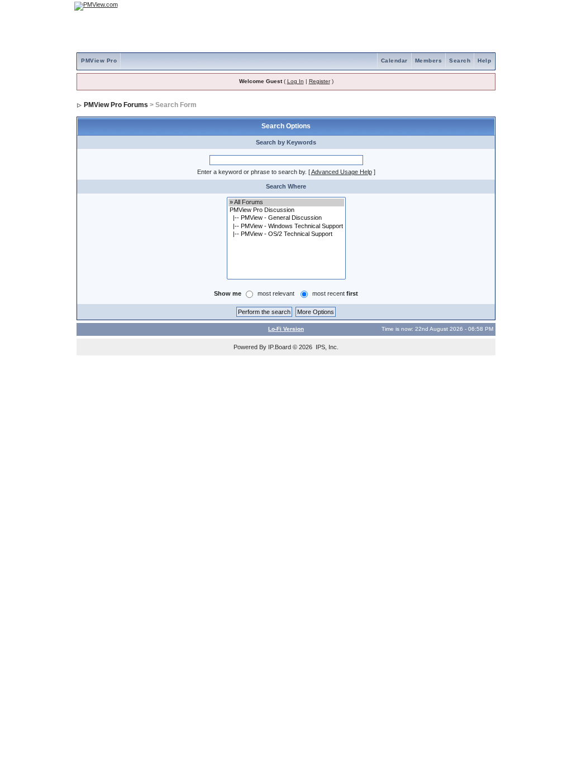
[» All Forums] (286, 202)
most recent (335, 293)
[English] (451, 6)
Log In (295, 81)
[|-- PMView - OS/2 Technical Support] (286, 234)
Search (459, 60)
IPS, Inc (326, 347)
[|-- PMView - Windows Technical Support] (286, 226)
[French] (481, 6)
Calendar (394, 60)
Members (428, 60)
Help (484, 60)
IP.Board (279, 347)
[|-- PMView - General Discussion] (286, 218)
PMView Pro (99, 60)
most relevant (276, 293)
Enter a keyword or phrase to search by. (252, 171)
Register (319, 81)
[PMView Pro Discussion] (286, 210)
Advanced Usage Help (341, 171)
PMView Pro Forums (116, 105)
